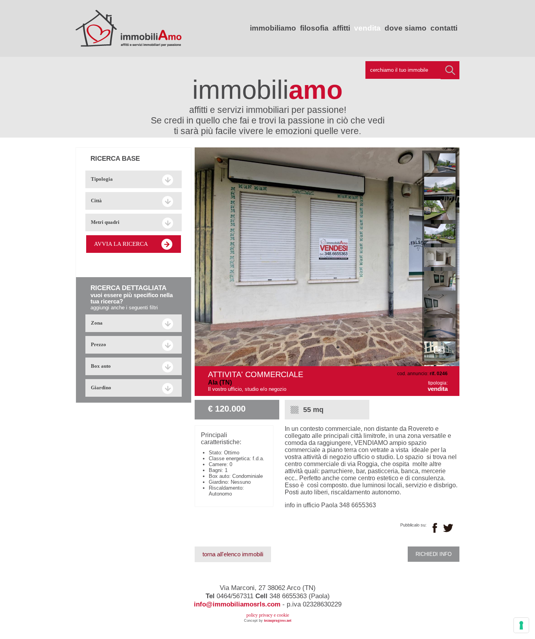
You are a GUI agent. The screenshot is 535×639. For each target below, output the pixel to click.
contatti (443, 28)
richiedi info (434, 554)
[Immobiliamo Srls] (129, 43)
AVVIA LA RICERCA (121, 244)
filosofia (314, 28)
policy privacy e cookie (267, 615)
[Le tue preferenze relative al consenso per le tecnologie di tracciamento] (521, 625)
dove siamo (406, 28)
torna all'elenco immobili (232, 554)
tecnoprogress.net (277, 621)
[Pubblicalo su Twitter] (448, 527)
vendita (367, 28)
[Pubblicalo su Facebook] (434, 528)
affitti (341, 28)
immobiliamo (273, 28)
